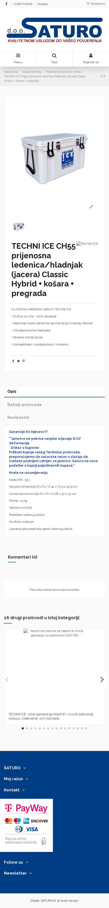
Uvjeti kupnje (23, 4)
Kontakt (42, 4)
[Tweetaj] (18, 361)
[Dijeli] (13, 361)
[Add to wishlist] (48, 708)
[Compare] (55, 708)
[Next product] (104, 76)
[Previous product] (102, 76)
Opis (11, 391)
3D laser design (68, 900)
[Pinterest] (23, 361)
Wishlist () (97, 4)
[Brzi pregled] (61, 708)
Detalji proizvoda (24, 404)
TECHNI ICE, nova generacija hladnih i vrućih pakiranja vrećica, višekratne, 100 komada (50, 716)
